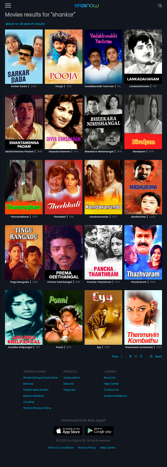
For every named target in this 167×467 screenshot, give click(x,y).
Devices (68, 384)
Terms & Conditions (60, 447)
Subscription (71, 377)
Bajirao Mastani (33, 396)
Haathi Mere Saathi (35, 390)
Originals (69, 390)
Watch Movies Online (37, 408)
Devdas (28, 384)
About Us (109, 377)
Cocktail (28, 402)
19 (151, 356)
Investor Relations (115, 396)
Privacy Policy (87, 447)
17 (141, 356)
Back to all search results (26, 24)
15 (130, 356)
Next (158, 356)
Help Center (111, 384)
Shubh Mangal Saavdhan (40, 377)
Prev (115, 356)
